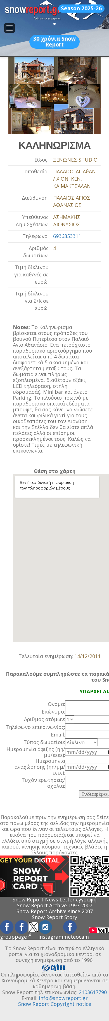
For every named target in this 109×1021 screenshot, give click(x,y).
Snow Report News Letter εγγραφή (54, 899)
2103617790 (93, 992)
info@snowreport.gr (63, 998)
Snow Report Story (54, 917)
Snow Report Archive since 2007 (54, 911)
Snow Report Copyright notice (54, 1004)
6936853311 (67, 236)
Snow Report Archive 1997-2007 (54, 905)
